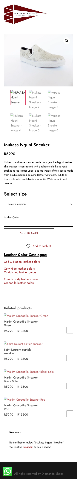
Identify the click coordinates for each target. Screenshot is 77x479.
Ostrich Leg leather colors (20, 272)
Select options (70, 330)
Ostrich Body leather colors (21, 279)
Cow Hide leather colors (19, 268)
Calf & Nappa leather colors (22, 262)
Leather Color (11, 217)
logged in (28, 447)
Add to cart (29, 233)
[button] (66, 40)
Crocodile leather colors (19, 283)
